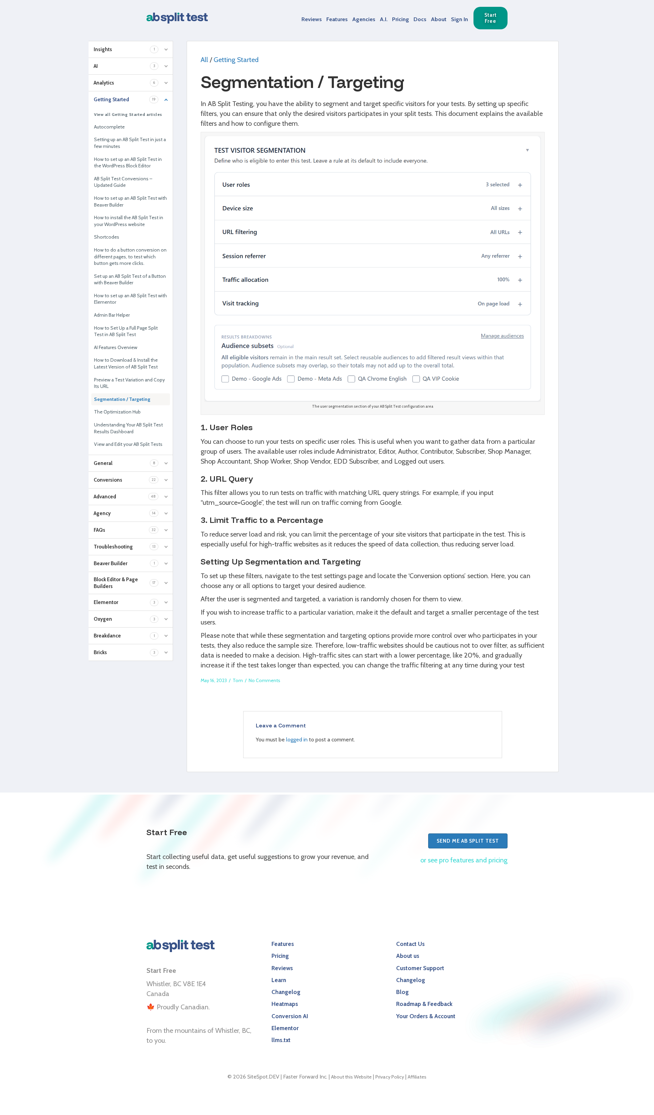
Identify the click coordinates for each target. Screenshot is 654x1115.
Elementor (285, 1027)
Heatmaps (284, 1003)
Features (337, 19)
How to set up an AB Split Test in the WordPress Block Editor (128, 162)
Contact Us (410, 943)
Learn (278, 979)
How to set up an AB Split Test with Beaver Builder (130, 201)
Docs (420, 19)
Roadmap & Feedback (424, 1003)
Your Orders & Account (425, 1016)
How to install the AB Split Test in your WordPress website (128, 220)
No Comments (264, 680)
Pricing (400, 19)
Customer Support (420, 967)
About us (407, 955)
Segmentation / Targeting (122, 399)
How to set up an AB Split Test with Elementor (130, 298)
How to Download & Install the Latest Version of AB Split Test (126, 363)
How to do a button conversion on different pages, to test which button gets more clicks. (130, 256)
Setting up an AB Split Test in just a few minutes (130, 142)
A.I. (384, 19)
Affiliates (417, 1077)
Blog (402, 991)
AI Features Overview (115, 347)
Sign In (459, 19)
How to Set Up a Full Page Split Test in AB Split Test (126, 331)
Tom (238, 680)
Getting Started (236, 60)
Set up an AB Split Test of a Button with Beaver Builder (130, 279)
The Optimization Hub (117, 412)
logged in (297, 739)
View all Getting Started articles (128, 114)
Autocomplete (109, 127)
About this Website (351, 1077)
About (439, 19)
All (204, 60)
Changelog (285, 991)
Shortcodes (106, 237)
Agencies (363, 19)
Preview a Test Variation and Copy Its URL (129, 383)
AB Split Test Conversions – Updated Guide (123, 182)
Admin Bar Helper (112, 315)
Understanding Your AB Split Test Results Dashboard (128, 428)
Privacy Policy (389, 1077)
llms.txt (281, 1039)
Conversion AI (289, 1016)
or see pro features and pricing (464, 860)
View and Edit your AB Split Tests (128, 444)
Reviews (311, 19)
